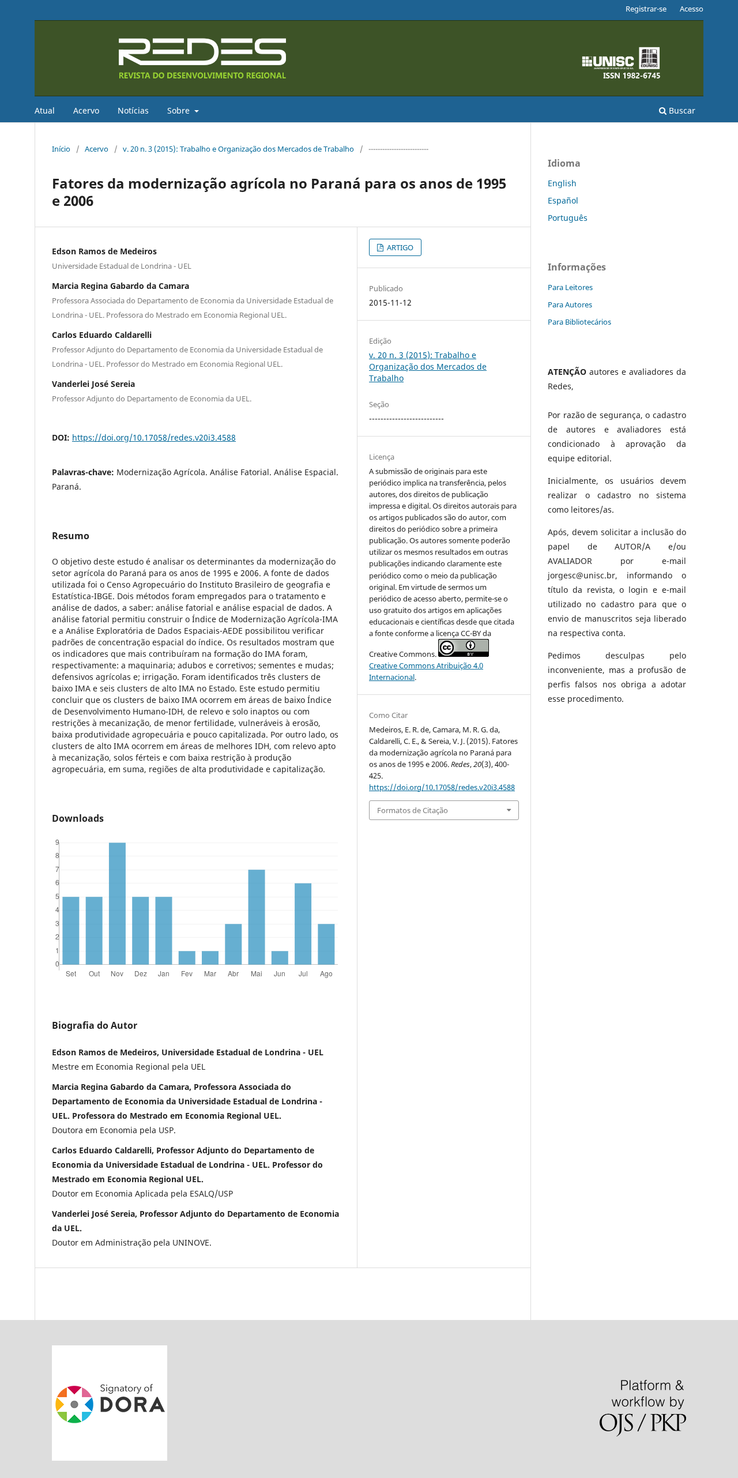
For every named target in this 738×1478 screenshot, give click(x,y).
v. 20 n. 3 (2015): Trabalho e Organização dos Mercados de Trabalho (238, 149)
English (562, 183)
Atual (45, 110)
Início (61, 149)
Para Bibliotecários (579, 322)
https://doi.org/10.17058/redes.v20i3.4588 (154, 437)
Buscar (681, 110)
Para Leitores (570, 287)
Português (568, 217)
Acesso (691, 8)
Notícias (133, 110)
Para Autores (570, 304)
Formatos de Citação (412, 810)
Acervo (86, 110)
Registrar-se (646, 8)
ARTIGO (399, 247)
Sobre (179, 110)
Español (563, 200)
